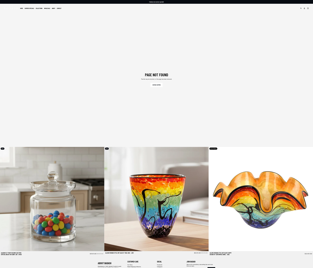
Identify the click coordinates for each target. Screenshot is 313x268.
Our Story (130, 264)
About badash (104, 263)
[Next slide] (101, 199)
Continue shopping (156, 85)
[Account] (304, 8)
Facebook (159, 264)
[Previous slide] (2, 199)
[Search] (301, 8)
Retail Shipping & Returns (134, 266)
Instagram (159, 266)
